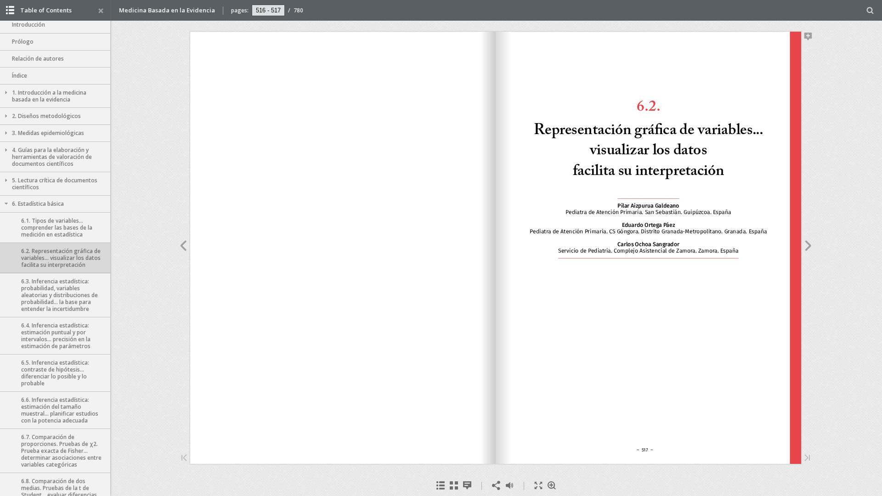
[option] (55, 25)
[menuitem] (870, 10)
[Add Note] (808, 38)
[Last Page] (807, 458)
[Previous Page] (183, 247)
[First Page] (184, 458)
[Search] (870, 10)
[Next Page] (808, 247)
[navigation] (268, 10)
